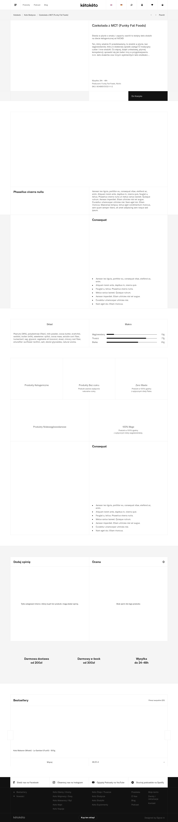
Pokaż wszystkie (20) (157, 700)
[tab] (49, 324)
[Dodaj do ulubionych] (161, 27)
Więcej (49, 762)
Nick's (118, 83)
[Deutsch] (121, 5)
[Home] (19, 817)
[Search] (132, 5)
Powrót (162, 15)
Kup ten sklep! (88, 817)
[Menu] (15, 5)
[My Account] (142, 5)
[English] (111, 5)
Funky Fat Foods (108, 83)
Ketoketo (17, 15)
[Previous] (10, 735)
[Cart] (162, 5)
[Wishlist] (152, 5)
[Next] (168, 735)
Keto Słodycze (30, 15)
